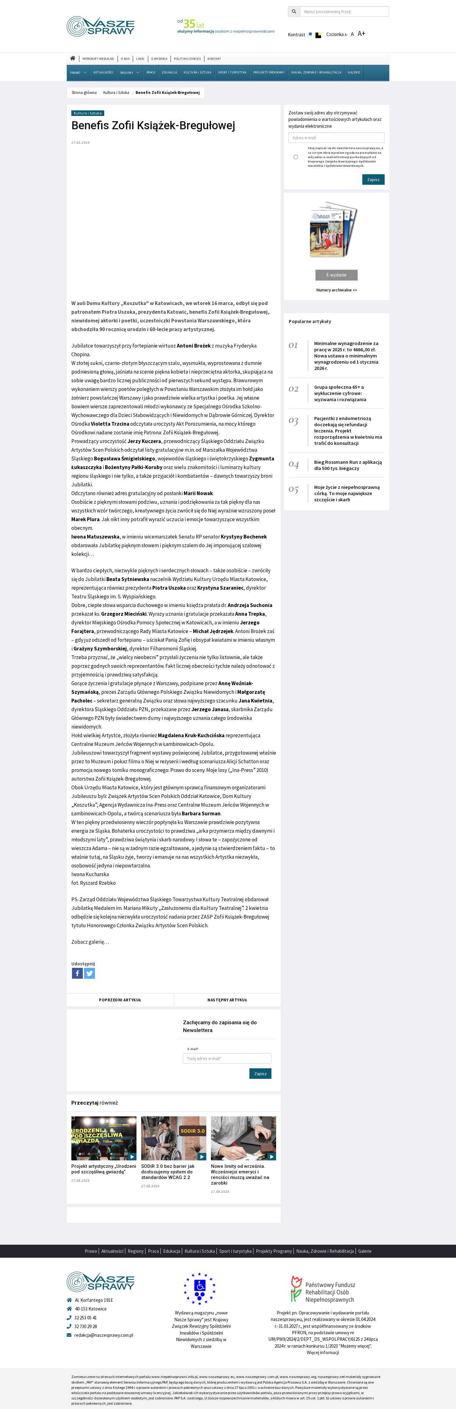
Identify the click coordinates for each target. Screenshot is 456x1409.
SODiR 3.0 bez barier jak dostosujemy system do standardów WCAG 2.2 (167, 1171)
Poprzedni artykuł (120, 1000)
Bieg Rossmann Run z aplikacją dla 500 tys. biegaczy (348, 465)
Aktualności (103, 72)
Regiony (126, 73)
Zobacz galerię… (90, 941)
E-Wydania (159, 59)
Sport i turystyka (232, 72)
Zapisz (260, 1073)
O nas (125, 59)
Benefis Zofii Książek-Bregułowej (168, 92)
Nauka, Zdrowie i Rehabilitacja (316, 72)
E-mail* (193, 1049)
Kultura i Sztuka (197, 72)
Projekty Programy (269, 72)
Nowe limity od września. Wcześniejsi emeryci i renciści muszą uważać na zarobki (240, 1174)
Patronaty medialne (98, 59)
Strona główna (84, 92)
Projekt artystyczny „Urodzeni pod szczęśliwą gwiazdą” (103, 1169)
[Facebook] (77, 973)
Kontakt (214, 59)
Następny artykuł (227, 1000)
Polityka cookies (187, 59)
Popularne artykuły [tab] (310, 321)
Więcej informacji (323, 1352)
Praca (150, 72)
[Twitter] (89, 973)
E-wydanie (336, 275)
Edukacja (169, 72)
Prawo (75, 73)
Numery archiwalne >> (336, 290)
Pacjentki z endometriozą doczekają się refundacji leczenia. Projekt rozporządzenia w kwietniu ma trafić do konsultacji (348, 430)
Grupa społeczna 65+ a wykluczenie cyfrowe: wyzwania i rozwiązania (340, 393)
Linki (140, 59)
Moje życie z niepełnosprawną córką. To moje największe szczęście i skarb (347, 493)
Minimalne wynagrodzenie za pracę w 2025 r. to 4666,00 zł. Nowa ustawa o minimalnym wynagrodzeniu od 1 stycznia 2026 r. (346, 355)
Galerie (354, 72)
